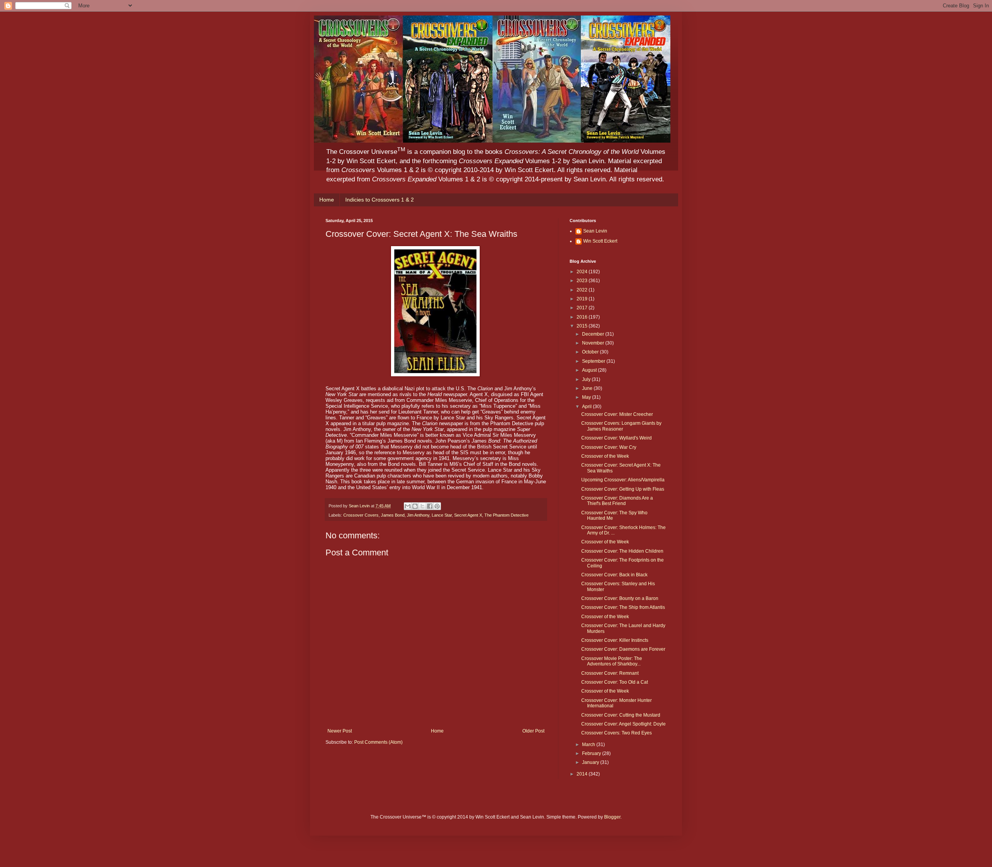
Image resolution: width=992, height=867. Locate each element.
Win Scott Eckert (600, 241)
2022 (583, 290)
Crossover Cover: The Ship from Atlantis (623, 607)
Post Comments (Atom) (378, 742)
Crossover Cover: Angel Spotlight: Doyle (623, 724)
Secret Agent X (468, 515)
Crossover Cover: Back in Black (614, 574)
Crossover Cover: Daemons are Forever (623, 649)
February (592, 753)
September (594, 361)
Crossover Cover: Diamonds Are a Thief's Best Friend (617, 500)
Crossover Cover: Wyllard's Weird (616, 438)
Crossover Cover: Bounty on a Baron (619, 598)
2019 (583, 299)
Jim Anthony (418, 515)
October (591, 352)
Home (326, 199)
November (593, 343)
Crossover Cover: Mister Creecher (617, 414)
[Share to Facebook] (430, 506)
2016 (583, 317)
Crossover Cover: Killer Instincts (614, 640)
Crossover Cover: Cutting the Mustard (620, 715)
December (593, 334)
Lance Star (442, 515)
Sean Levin (595, 231)
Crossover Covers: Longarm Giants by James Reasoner (621, 426)
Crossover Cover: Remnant (610, 673)
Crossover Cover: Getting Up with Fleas (622, 489)
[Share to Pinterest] (437, 506)
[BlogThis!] (415, 506)
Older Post (533, 731)
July (587, 379)
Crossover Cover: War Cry (608, 447)
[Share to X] (422, 506)
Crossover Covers (361, 515)
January (591, 762)
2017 (583, 307)
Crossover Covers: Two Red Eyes (616, 733)
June (588, 388)
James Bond (393, 515)
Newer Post (339, 731)
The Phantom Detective (506, 515)
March (589, 744)
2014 (583, 774)
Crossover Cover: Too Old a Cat (614, 682)
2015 (583, 326)
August (590, 370)
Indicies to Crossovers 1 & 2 (379, 199)
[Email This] (408, 506)
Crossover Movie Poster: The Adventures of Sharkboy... (611, 661)
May (587, 397)
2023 (583, 280)
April (587, 406)
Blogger (612, 817)
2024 (583, 271)
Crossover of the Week (605, 456)
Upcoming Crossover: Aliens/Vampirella (623, 480)
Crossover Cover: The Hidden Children (622, 551)
